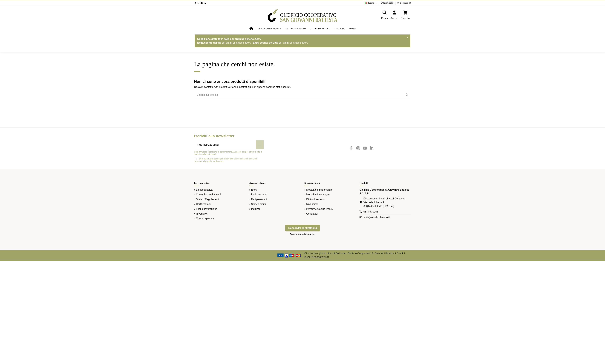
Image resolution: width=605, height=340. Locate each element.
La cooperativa (204, 189)
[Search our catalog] (407, 95)
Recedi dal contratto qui (302, 228)
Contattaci (312, 213)
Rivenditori (202, 213)
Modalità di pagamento (319, 189)
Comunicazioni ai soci (208, 194)
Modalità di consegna (318, 194)
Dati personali (259, 199)
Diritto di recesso (315, 199)
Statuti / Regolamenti (207, 199)
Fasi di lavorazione (206, 209)
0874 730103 (370, 211)
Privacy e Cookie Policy (319, 209)
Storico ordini (258, 204)
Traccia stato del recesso (302, 234)
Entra (254, 189)
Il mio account (259, 194)
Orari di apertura (205, 218)
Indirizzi (255, 209)
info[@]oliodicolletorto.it (376, 217)
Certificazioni (203, 204)
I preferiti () (388, 3)
